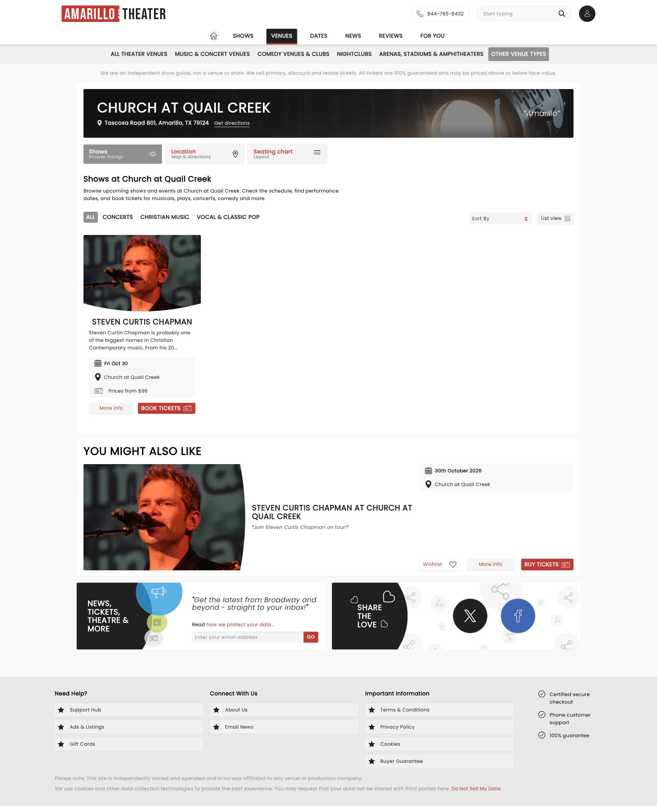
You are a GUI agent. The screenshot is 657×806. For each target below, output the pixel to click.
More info (111, 408)
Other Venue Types (518, 54)
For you (433, 36)
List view (551, 218)
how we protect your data (239, 624)
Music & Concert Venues (212, 54)
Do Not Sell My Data (475, 788)
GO (311, 636)
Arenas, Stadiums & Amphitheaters (431, 54)
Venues (282, 36)
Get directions (232, 123)
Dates (318, 36)
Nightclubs (354, 54)
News (353, 36)
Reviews (391, 36)
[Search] (563, 13)
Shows (243, 36)
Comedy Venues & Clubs (294, 54)
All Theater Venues (139, 54)
